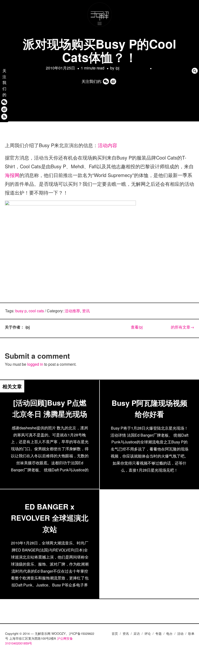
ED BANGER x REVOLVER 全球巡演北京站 (49, 517)
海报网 (12, 174)
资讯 (86, 311)
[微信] (4, 102)
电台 (169, 633)
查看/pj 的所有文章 (162, 327)
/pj (131, 68)
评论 (147, 633)
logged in (35, 364)
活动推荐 (72, 311)
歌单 (191, 633)
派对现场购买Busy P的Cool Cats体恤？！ (99, 50)
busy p (21, 311)
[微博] (4, 109)
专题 (158, 633)
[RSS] (4, 116)
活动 (180, 633)
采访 (136, 633)
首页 (115, 633)
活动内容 (107, 145)
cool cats (36, 311)
